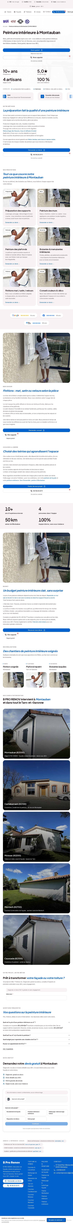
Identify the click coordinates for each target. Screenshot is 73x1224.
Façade (18, 12)
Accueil (5, 26)
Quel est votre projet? (12, 1108)
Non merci (69, 1220)
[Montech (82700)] (36, 888)
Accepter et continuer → (56, 1220)
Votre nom (9, 994)
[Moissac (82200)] (36, 837)
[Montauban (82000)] (36, 734)
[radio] (15, 1112)
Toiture (9, 12)
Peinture (28, 12)
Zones (38, 12)
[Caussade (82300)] (36, 940)
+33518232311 (60, 1170)
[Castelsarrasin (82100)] (36, 785)
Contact (48, 12)
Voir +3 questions (8, 1049)
